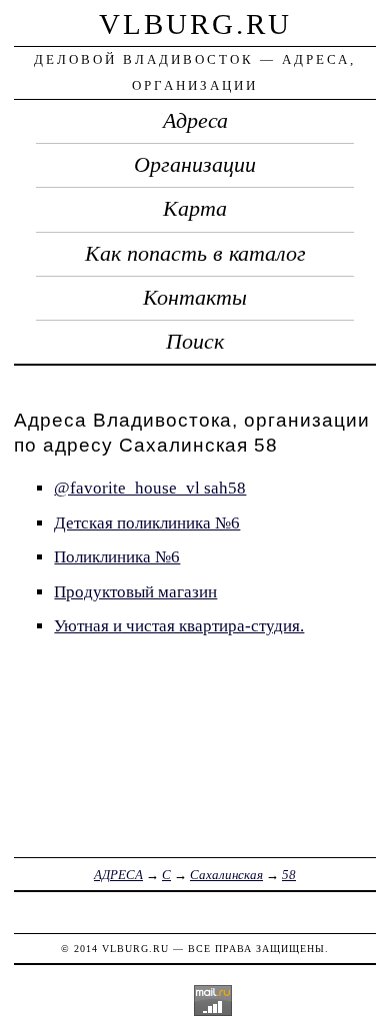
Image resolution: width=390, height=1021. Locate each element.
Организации (195, 165)
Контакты (195, 298)
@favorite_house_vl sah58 (150, 488)
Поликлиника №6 (117, 556)
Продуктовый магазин (135, 591)
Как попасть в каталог (195, 254)
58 (289, 874)
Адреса (195, 121)
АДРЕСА (118, 874)
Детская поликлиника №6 (147, 522)
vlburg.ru (195, 24)
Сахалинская (226, 874)
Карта (195, 209)
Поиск (195, 342)
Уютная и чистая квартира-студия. (179, 625)
